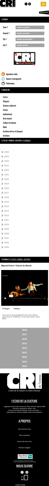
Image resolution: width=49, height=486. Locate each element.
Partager (6, 309)
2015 (6, 202)
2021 (6, 174)
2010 (6, 224)
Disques (6, 101)
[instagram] (30, 4)
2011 (6, 220)
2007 (6, 238)
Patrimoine (10, 83)
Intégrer (17, 309)
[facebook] (26, 4)
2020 (6, 179)
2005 (6, 247)
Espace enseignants (13, 78)
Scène (5, 110)
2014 (6, 206)
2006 (6, 242)
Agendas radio (11, 74)
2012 (6, 215)
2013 (6, 211)
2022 (6, 170)
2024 (6, 161)
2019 (6, 183)
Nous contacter (24, 435)
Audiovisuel (7, 114)
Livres (5, 97)
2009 (6, 229)
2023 (6, 165)
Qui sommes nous (24, 429)
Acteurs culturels (9, 105)
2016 (6, 197)
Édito (5, 127)
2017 (6, 193)
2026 (6, 152)
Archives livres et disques (13, 131)
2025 (6, 156)
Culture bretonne (9, 122)
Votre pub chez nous (24, 441)
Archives (6, 135)
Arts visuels (7, 118)
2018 (6, 188)
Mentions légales (24, 448)
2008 (6, 233)
